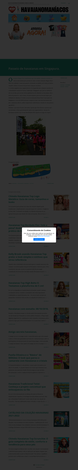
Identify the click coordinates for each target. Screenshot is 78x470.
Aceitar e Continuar (39, 239)
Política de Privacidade (43, 236)
